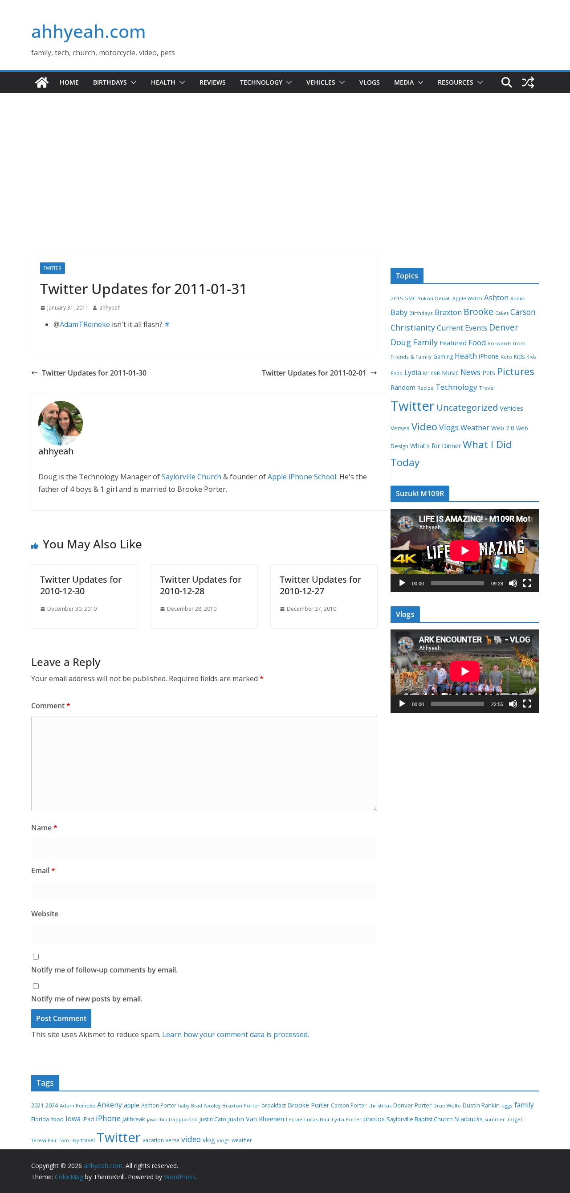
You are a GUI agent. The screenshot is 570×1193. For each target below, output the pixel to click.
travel (88, 1140)
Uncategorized (467, 407)
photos (374, 1118)
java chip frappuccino (172, 1119)
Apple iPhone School (302, 477)
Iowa (73, 1119)
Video (424, 426)
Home (69, 82)
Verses (400, 428)
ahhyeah (110, 307)
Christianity (413, 327)
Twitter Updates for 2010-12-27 (320, 585)
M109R (431, 373)
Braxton (448, 312)
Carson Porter (348, 1105)
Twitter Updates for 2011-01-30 (94, 373)
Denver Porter (412, 1105)
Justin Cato (213, 1119)
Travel (487, 387)
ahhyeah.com (88, 31)
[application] (465, 550)
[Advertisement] (285, 186)
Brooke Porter (308, 1105)
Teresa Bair (44, 1140)
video (191, 1139)
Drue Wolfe (447, 1105)
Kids (519, 356)
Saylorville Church (191, 477)
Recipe (425, 388)
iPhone (489, 356)
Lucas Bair (317, 1119)
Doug (401, 342)
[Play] (402, 583)
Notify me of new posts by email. (86, 999)
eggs (507, 1105)
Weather (474, 428)
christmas (379, 1105)
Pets (488, 372)
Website (44, 914)
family (524, 1105)
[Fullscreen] (527, 583)
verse (172, 1140)
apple (131, 1105)
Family (425, 342)
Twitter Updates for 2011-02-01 (314, 373)
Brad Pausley (205, 1106)
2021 (37, 1105)
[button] (132, 82)
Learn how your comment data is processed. (235, 1034)
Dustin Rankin (481, 1105)
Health (163, 82)
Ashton (496, 297)
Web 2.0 (502, 428)
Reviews (213, 82)
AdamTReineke (85, 324)
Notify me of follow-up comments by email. (104, 970)
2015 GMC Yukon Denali (421, 298)
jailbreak (133, 1119)
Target (514, 1119)
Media (404, 82)
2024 (51, 1105)
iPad (88, 1119)
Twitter (52, 268)
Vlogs (369, 82)
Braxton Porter (241, 1105)
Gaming (443, 356)
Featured (453, 342)
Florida (40, 1119)
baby (183, 1106)
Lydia (412, 372)
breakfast (273, 1105)
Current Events (462, 328)
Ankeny (109, 1105)
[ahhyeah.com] (42, 82)
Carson (523, 311)
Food (477, 342)
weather (242, 1140)
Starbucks (469, 1119)
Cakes (502, 313)
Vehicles (320, 82)
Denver (503, 327)
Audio (517, 298)
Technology (261, 82)
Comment (50, 706)
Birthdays (110, 82)
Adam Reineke (77, 1105)
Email (43, 870)
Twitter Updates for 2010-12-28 (200, 585)
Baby (399, 312)
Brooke (478, 312)
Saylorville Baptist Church (420, 1119)
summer (494, 1119)
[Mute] (513, 583)
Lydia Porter (347, 1119)
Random (403, 387)
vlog (209, 1140)
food (57, 1119)
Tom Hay (69, 1140)
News (470, 372)
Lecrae (294, 1119)
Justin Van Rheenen (256, 1119)
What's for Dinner (435, 445)
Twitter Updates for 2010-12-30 (81, 585)
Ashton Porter (158, 1105)
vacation (153, 1140)
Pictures (515, 371)
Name (44, 828)
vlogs (223, 1140)
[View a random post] (528, 82)
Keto (506, 356)
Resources (455, 82)
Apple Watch (467, 298)
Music (450, 372)
